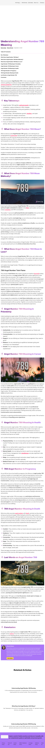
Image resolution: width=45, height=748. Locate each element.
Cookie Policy (15, 743)
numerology (14, 135)
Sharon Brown (10, 47)
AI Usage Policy (30, 743)
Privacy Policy (3, 743)
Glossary (42, 2)
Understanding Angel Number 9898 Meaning (23, 724)
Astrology (17, 2)
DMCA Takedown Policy (23, 743)
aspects (12, 633)
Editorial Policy (37, 743)
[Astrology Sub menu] (20, 2)
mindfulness (25, 453)
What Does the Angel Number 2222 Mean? (23, 706)
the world (36, 273)
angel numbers (19, 513)
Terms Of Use (10, 743)
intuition (29, 113)
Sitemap (42, 743)
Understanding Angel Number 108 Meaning (24, 688)
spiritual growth (24, 105)
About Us (36, 2)
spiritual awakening (6, 84)
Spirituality (30, 2)
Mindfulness (24, 2)
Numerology (3, 47)
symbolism (8, 209)
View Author (10, 658)
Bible (27, 208)
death (27, 513)
